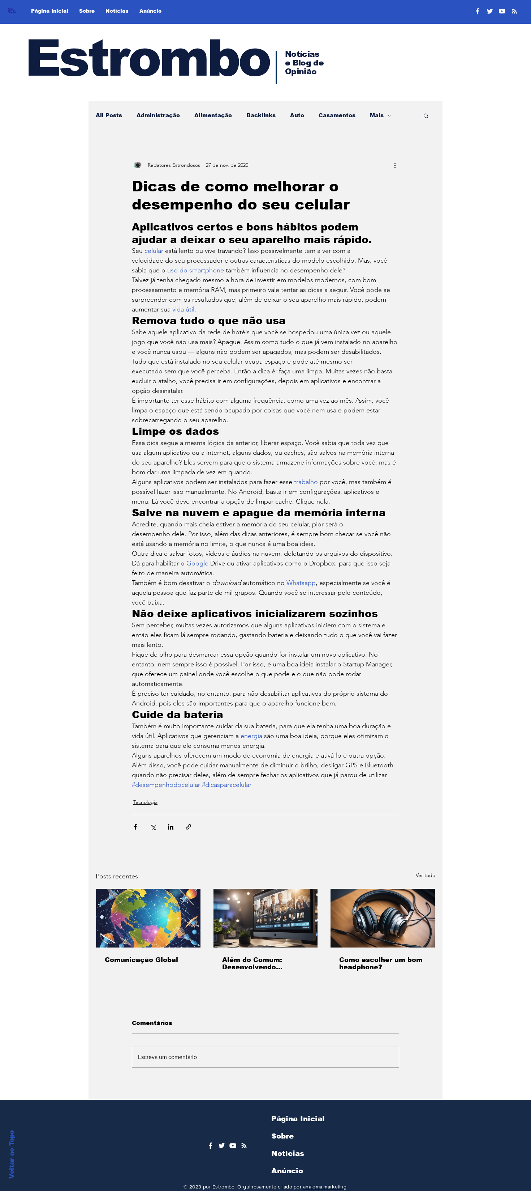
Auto (297, 115)
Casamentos (337, 115)
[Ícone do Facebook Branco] (210, 1145)
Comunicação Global (141, 959)
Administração (158, 115)
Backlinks (261, 115)
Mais (377, 115)
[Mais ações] (394, 165)
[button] (426, 115)
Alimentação (213, 115)
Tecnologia (145, 802)
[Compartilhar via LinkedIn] (170, 826)
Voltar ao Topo (11, 1154)
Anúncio (287, 1171)
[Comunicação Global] (148, 918)
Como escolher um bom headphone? (381, 963)
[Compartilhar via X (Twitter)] (153, 826)
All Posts (109, 115)
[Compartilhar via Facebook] (135, 826)
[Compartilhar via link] (188, 826)
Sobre (282, 1136)
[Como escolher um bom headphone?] (383, 918)
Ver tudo (425, 875)
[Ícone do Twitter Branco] (221, 1145)
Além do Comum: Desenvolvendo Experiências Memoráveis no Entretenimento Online (262, 963)
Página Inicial (298, 1119)
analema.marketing (324, 1187)
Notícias (287, 1153)
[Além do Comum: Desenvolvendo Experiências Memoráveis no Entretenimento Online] (265, 918)
